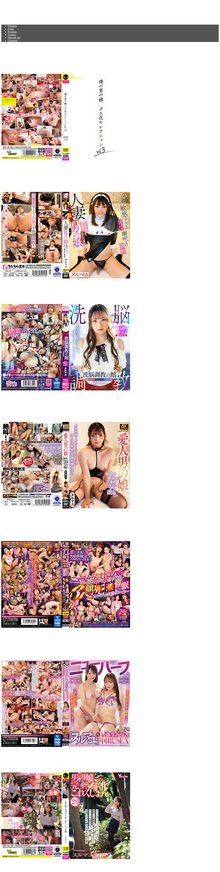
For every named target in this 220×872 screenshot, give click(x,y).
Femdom (12, 26)
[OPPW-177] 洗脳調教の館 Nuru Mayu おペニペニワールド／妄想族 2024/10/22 (92, 291)
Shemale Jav (14, 37)
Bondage (12, 31)
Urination (12, 40)
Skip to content (9, 2)
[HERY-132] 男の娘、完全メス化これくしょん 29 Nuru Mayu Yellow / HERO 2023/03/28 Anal (107, 760)
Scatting (12, 34)
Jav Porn (11, 10)
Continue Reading (10, 165)
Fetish (11, 29)
